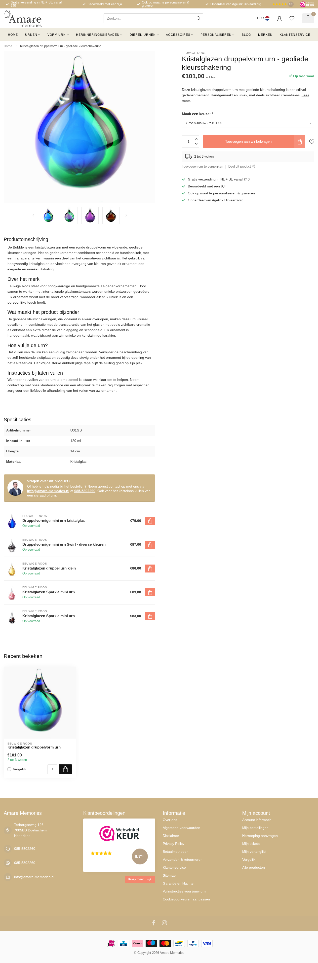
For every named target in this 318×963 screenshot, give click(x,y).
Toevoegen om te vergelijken (202, 166)
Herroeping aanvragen (260, 836)
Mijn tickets (251, 844)
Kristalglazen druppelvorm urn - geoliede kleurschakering (60, 46)
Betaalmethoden (176, 852)
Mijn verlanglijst (254, 852)
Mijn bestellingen (255, 828)
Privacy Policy (173, 844)
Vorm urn (56, 34)
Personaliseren (216, 34)
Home (13, 34)
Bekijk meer (136, 879)
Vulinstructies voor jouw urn (184, 891)
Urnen (31, 34)
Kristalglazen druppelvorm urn (34, 747)
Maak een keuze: (197, 114)
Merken (265, 34)
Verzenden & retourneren (182, 859)
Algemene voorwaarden (181, 828)
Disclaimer (171, 836)
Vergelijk (19, 769)
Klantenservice (295, 34)
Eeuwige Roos (194, 53)
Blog (246, 34)
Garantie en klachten (179, 883)
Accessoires (178, 34)
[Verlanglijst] (291, 18)
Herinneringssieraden (97, 34)
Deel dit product (240, 166)
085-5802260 (84, 491)
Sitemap (169, 875)
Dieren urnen (143, 34)
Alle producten (253, 867)
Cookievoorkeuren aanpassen (186, 899)
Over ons (170, 820)
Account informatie (257, 820)
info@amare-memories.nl (48, 491)
